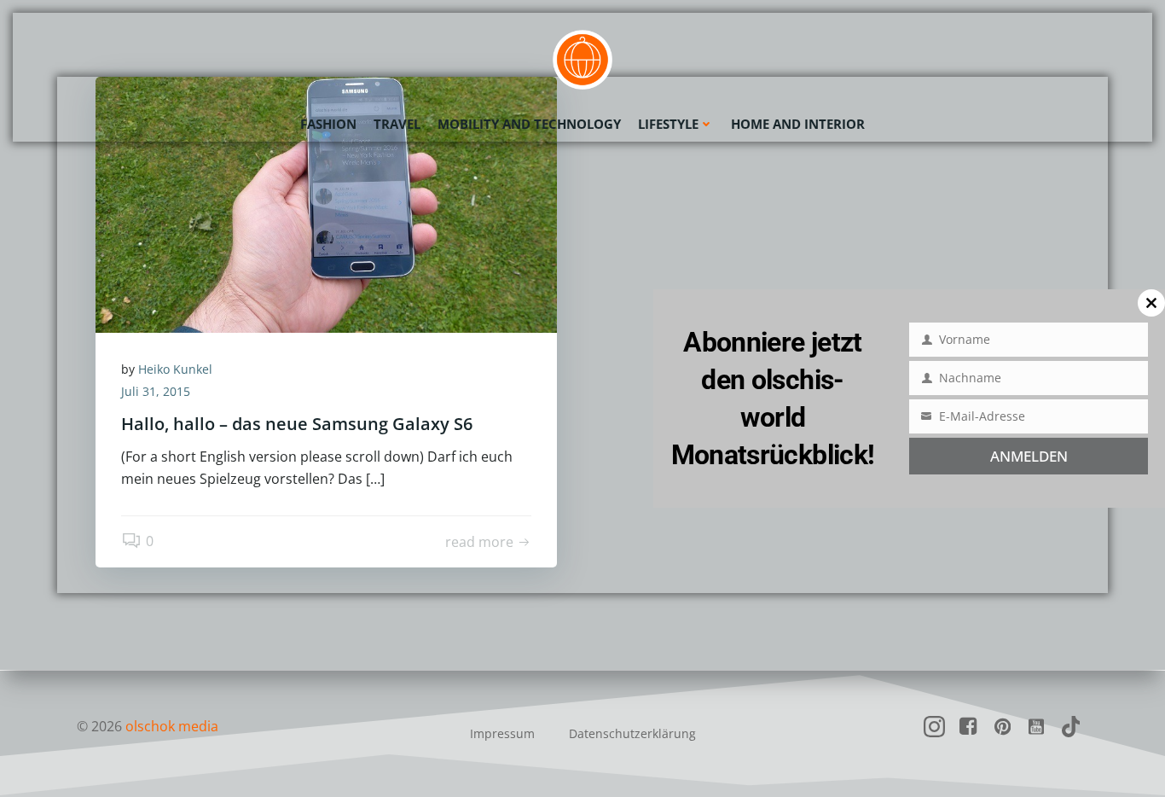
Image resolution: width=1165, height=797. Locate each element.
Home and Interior (798, 123)
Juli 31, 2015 (155, 391)
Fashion (328, 123)
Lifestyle (668, 123)
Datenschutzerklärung (632, 733)
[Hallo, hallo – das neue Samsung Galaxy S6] (326, 203)
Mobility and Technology (529, 123)
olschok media (171, 726)
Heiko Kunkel (175, 369)
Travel (397, 123)
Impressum (502, 733)
